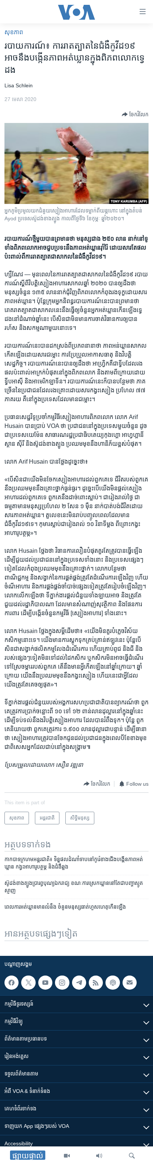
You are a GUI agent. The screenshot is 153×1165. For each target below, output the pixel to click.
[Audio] (99, 1155)
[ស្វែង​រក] (132, 1155)
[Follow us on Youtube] (45, 983)
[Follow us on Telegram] (79, 983)
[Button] (135, 114)
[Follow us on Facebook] (11, 983)
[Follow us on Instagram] (62, 983)
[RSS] (96, 983)
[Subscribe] (130, 983)
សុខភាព (13, 32)
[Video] (67, 1155)
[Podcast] (112, 983)
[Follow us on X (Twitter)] (28, 983)
